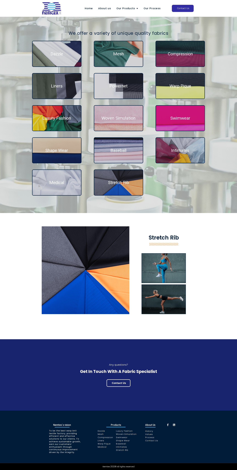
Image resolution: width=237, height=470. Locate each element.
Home (89, 8)
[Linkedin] (174, 424)
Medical (56, 182)
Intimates (180, 150)
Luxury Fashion (56, 118)
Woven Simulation (118, 118)
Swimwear (180, 118)
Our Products (125, 8)
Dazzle (56, 53)
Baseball (118, 150)
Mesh (118, 53)
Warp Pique (180, 86)
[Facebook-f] (167, 424)
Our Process (152, 8)
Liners (57, 86)
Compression (180, 53)
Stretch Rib (118, 182)
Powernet (118, 86)
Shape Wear (56, 150)
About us (104, 8)
